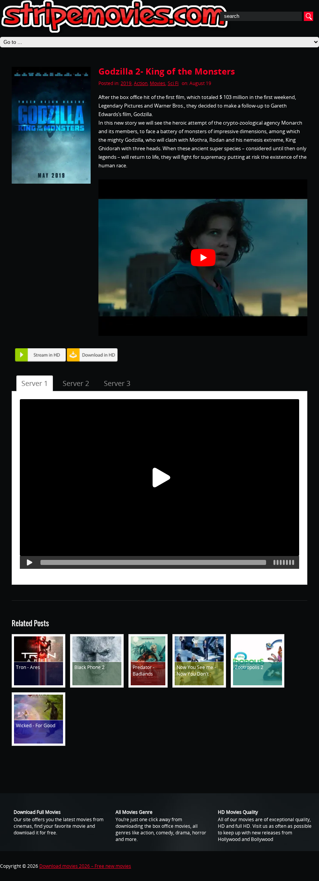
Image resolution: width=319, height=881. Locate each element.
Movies (157, 83)
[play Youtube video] (202, 258)
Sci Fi (173, 83)
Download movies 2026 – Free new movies (85, 866)
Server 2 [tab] (76, 383)
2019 (126, 83)
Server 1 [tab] (34, 383)
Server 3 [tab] (117, 383)
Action (140, 83)
